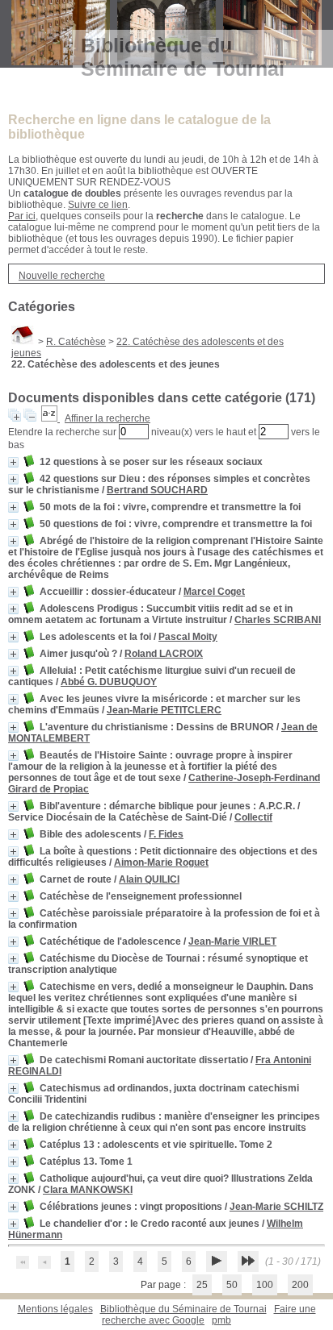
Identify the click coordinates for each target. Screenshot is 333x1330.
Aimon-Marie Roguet (161, 862)
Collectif (253, 817)
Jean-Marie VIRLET (232, 941)
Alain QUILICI (149, 879)
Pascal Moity (187, 636)
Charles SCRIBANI (277, 620)
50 (232, 1285)
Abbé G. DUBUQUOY (109, 682)
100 (264, 1285)
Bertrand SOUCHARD (157, 490)
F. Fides (166, 834)
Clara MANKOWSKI (88, 1189)
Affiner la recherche (107, 418)
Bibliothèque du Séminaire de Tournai (183, 1309)
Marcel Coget (214, 591)
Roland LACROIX (163, 653)
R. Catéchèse (76, 341)
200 (300, 1285)
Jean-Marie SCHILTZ (276, 1206)
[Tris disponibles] (50, 418)
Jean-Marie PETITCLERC (164, 710)
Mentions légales (55, 1309)
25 (202, 1285)
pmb (221, 1320)
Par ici (22, 216)
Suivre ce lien (98, 204)
